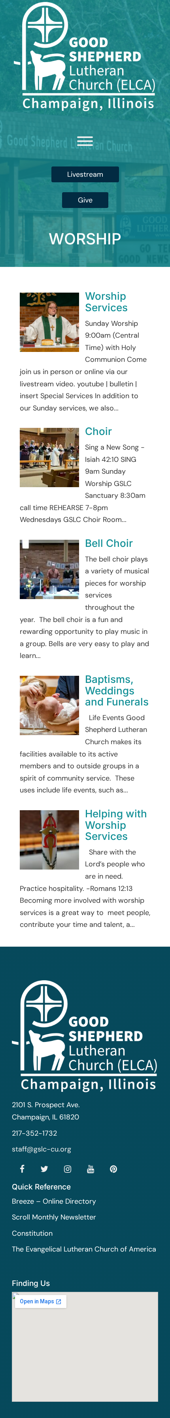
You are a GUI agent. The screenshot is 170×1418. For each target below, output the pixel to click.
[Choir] (49, 457)
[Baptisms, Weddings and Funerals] (49, 705)
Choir (98, 431)
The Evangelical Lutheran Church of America (84, 1249)
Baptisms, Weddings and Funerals (117, 690)
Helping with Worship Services (116, 824)
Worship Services (106, 302)
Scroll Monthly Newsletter (54, 1217)
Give (85, 200)
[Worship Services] (49, 322)
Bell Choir (109, 543)
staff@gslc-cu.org (41, 1149)
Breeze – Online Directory (54, 1201)
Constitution (32, 1233)
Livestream (85, 174)
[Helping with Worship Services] (49, 839)
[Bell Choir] (49, 569)
